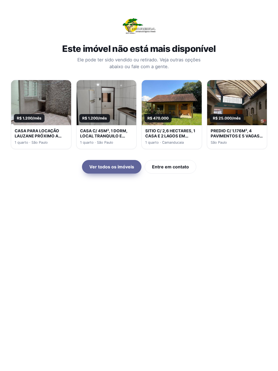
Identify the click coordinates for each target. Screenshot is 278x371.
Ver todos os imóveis (111, 166)
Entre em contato (170, 166)
